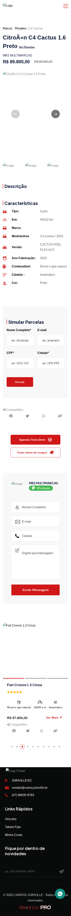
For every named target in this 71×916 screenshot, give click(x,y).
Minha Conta (13, 834)
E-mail (41, 330)
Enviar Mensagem (36, 590)
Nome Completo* (19, 330)
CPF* (10, 353)
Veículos (10, 819)
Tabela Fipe (13, 827)
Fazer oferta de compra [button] (32, 452)
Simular (20, 382)
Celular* (43, 353)
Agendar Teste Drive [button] (32, 439)
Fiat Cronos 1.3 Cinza (24, 685)
